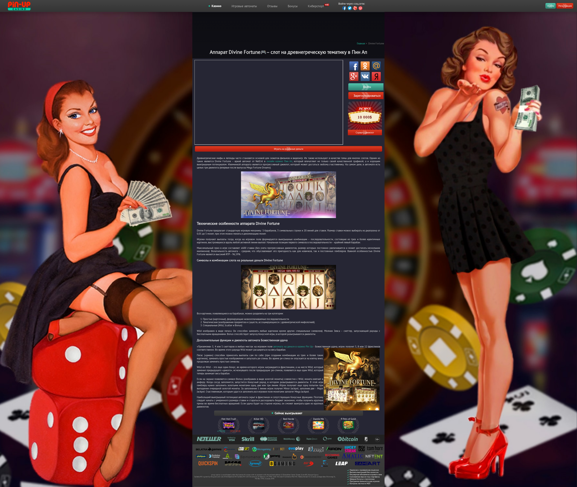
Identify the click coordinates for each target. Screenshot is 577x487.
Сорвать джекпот (365, 132)
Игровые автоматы (244, 6)
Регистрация (565, 5)
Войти (550, 5)
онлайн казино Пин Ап (279, 161)
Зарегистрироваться (367, 96)
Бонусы (293, 6)
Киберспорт (316, 6)
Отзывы (272, 6)
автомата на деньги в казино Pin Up (293, 346)
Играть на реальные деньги (288, 148)
